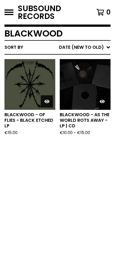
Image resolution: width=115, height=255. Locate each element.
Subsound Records (39, 12)
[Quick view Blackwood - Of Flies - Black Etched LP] (47, 101)
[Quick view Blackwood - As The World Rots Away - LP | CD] (102, 101)
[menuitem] (57, 47)
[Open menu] (8, 12)
